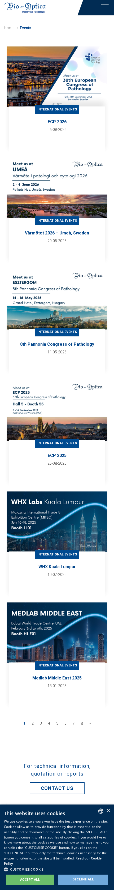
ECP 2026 (57, 121)
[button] (57, 869)
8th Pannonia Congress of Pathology (57, 344)
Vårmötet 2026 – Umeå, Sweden (57, 233)
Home (9, 28)
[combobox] (100, 811)
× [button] (108, 811)
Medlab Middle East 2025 (57, 678)
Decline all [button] (83, 879)
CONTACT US (57, 788)
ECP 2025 (57, 455)
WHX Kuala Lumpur (57, 566)
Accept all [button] (30, 879)
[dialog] (57, 847)
